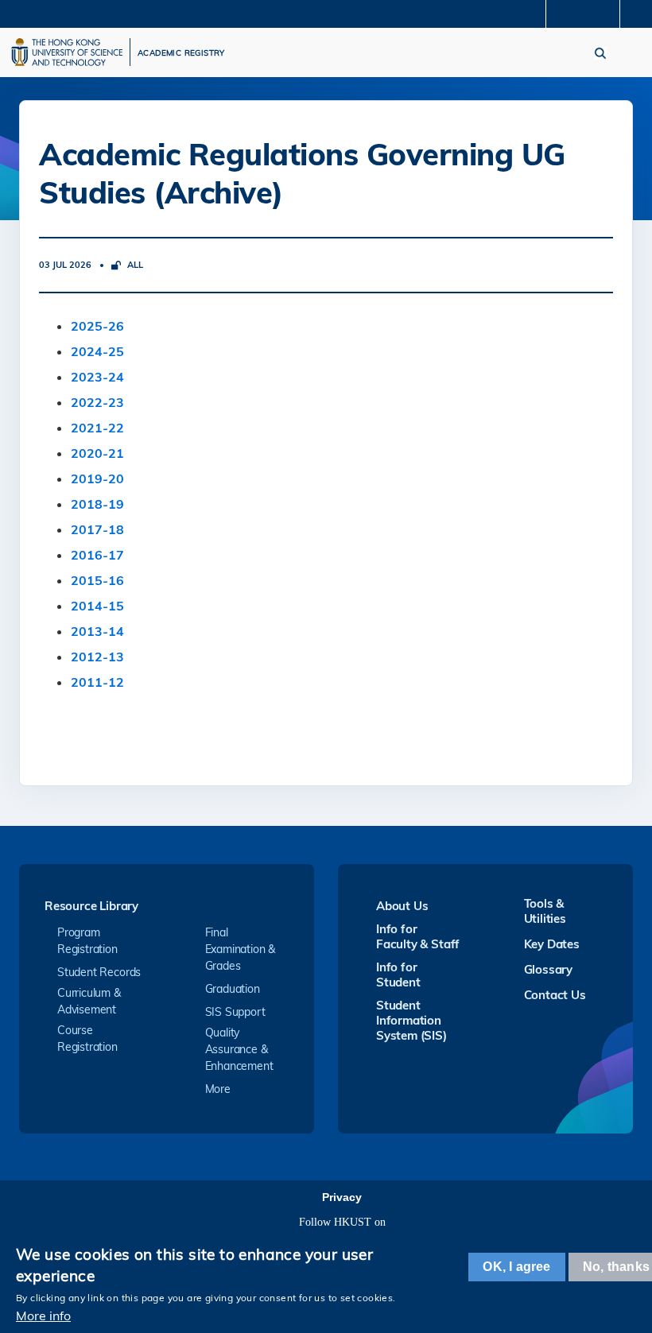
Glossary (548, 969)
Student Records (99, 972)
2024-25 (97, 351)
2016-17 (97, 555)
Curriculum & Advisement (89, 1001)
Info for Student (398, 974)
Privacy (342, 1197)
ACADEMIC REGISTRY (181, 53)
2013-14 (97, 631)
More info (43, 1315)
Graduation (232, 989)
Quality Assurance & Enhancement (239, 1049)
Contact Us (555, 994)
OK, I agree (516, 1266)
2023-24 (97, 377)
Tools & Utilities (545, 911)
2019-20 (97, 478)
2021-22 (97, 428)
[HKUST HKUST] (66, 52)
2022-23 (97, 402)
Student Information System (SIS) (411, 1020)
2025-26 (97, 326)
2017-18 (97, 529)
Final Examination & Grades (240, 949)
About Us (402, 905)
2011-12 (97, 682)
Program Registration (87, 940)
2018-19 (97, 504)
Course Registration (87, 1038)
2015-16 (97, 580)
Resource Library (91, 906)
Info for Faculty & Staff (418, 936)
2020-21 (97, 453)
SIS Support (235, 1012)
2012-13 (97, 657)
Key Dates (552, 943)
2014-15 (97, 606)
